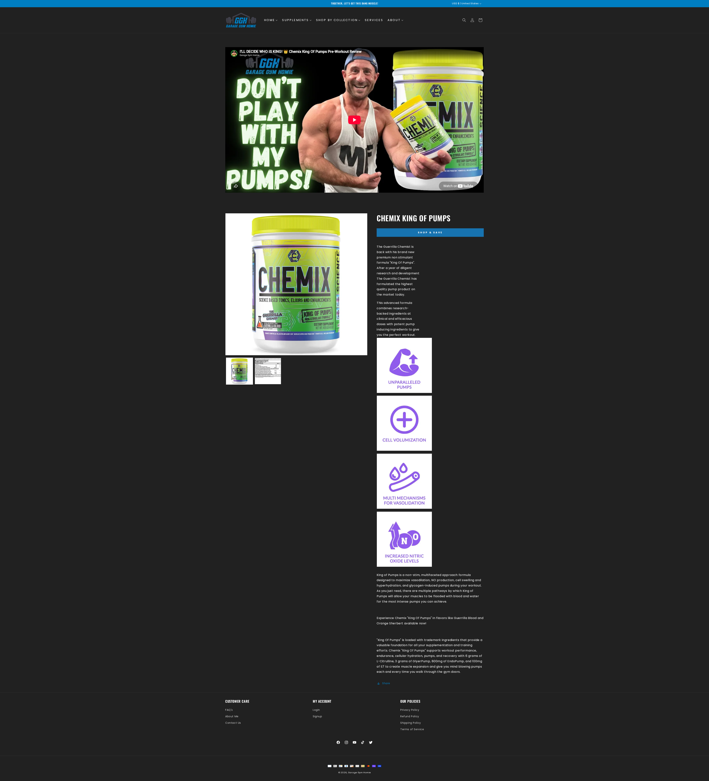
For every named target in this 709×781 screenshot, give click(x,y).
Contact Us (233, 723)
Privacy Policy (409, 710)
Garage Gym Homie (359, 772)
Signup (317, 716)
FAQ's (229, 710)
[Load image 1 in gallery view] (239, 371)
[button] (271, 20)
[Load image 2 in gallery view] (268, 371)
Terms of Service (412, 729)
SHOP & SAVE (430, 232)
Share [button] (386, 683)
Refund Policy (409, 716)
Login (316, 710)
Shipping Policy (410, 723)
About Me (232, 716)
